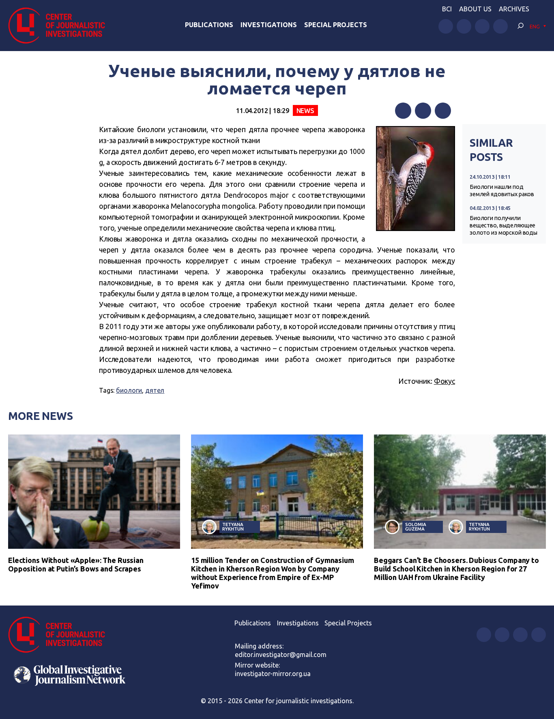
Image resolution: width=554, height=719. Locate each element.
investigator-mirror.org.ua (273, 673)
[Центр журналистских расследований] (60, 25)
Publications (209, 24)
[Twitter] (423, 111)
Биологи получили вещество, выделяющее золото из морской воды (503, 225)
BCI (447, 9)
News (305, 110)
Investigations (268, 24)
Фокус (444, 381)
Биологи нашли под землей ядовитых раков (502, 190)
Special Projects (335, 24)
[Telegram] (443, 111)
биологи (129, 390)
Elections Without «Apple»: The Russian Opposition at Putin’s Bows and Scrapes (76, 564)
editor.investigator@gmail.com (280, 654)
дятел (154, 390)
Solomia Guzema (415, 526)
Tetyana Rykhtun (232, 526)
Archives (514, 9)
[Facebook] (403, 111)
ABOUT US (475, 9)
